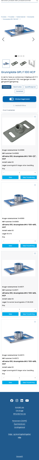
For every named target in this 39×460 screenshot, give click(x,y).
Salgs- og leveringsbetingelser (19, 434)
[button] (16, 56)
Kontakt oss (19, 407)
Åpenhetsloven (19, 424)
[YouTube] (27, 400)
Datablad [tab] (19, 91)
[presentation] (3, 39)
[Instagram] (17, 400)
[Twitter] (11, 400)
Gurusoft (19, 456)
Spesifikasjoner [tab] (30, 87)
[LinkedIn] (21, 400)
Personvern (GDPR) (19, 421)
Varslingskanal (19, 427)
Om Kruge (19, 411)
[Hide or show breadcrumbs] (20, 19)
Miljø (19, 437)
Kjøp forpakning (29, 177)
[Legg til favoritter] (35, 117)
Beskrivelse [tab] (17, 87)
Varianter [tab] (6, 87)
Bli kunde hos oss (19, 414)
